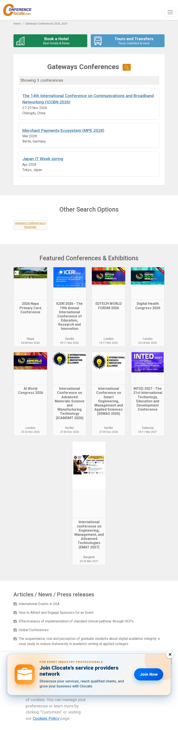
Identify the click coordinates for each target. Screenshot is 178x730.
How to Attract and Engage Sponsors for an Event (56, 613)
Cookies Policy (46, 718)
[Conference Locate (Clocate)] (19, 10)
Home (17, 23)
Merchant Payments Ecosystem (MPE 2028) (63, 130)
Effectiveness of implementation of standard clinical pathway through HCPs (76, 621)
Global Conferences (34, 630)
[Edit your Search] (127, 67)
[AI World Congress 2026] (30, 368)
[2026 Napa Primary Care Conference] (30, 283)
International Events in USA (39, 604)
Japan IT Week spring (42, 158)
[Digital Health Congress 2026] (147, 283)
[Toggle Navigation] (170, 12)
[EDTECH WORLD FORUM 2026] (108, 283)
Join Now (149, 674)
